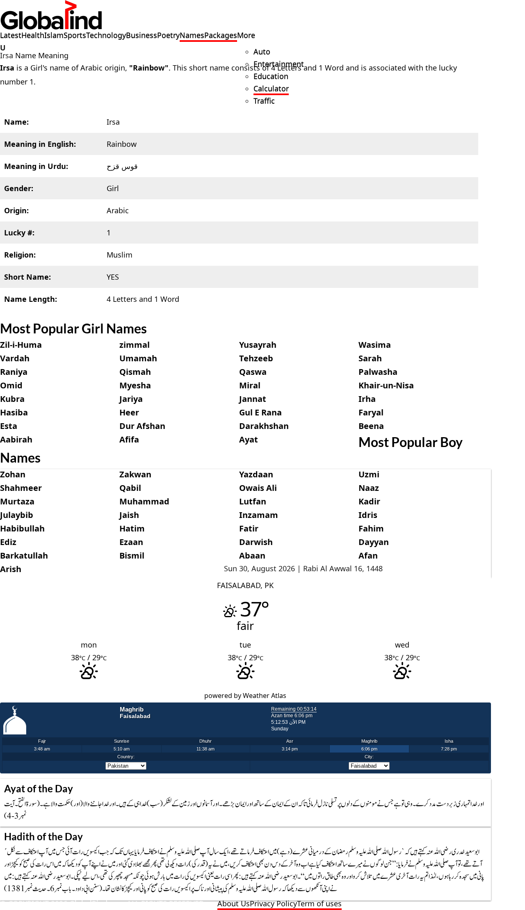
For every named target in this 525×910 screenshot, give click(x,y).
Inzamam (258, 514)
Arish (10, 569)
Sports (75, 35)
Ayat (248, 439)
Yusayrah (257, 344)
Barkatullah (24, 555)
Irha (367, 398)
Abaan (252, 555)
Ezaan (131, 541)
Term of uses (319, 903)
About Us (233, 903)
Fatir (248, 528)
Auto (261, 52)
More (246, 35)
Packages (220, 35)
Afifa (129, 439)
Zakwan (135, 474)
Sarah (370, 358)
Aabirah (16, 439)
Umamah (138, 358)
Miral (249, 385)
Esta (8, 425)
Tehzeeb (256, 358)
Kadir (369, 501)
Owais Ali (258, 487)
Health (32, 35)
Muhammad (144, 501)
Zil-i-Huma (21, 344)
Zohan (12, 474)
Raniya (13, 371)
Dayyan (373, 541)
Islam (54, 35)
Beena (371, 425)
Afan (368, 555)
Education (270, 76)
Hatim (132, 528)
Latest (10, 35)
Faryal (370, 412)
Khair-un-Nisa (386, 385)
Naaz (368, 487)
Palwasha (377, 371)
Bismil (131, 555)
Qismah (135, 371)
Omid (11, 385)
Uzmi (368, 474)
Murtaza (17, 501)
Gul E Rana (260, 412)
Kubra (12, 398)
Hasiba (14, 412)
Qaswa (253, 371)
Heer (129, 412)
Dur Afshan (142, 425)
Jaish (129, 514)
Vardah (15, 358)
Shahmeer (21, 487)
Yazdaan (256, 474)
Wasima (374, 344)
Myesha (135, 385)
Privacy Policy (273, 903)
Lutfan (252, 501)
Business (141, 35)
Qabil (130, 487)
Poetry (168, 35)
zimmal (134, 344)
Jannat (252, 398)
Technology (106, 35)
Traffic (264, 101)
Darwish (256, 541)
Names (192, 35)
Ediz (8, 541)
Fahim (371, 528)
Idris (367, 514)
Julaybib (16, 514)
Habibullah (22, 528)
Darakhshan (264, 425)
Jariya (131, 398)
